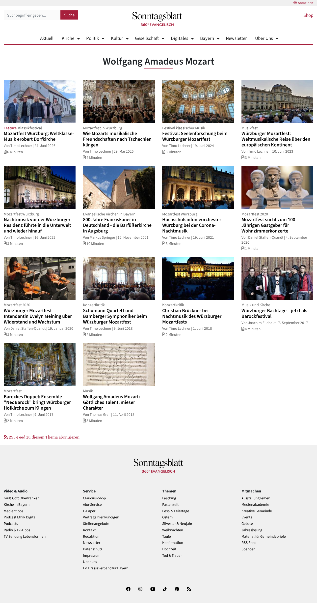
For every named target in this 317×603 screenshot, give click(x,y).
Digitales (179, 38)
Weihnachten (172, 530)
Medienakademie (255, 504)
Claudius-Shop (94, 498)
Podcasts (11, 523)
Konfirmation (172, 542)
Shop (308, 15)
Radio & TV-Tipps (17, 530)
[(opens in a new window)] (128, 590)
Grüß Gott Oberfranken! (22, 498)
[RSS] (189, 590)
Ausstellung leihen (255, 498)
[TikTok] (165, 590)
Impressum (92, 555)
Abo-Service (92, 504)
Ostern (167, 517)
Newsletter (236, 38)
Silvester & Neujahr (177, 523)
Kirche (68, 38)
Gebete (247, 523)
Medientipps (13, 511)
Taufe (166, 536)
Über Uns (264, 38)
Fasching (169, 498)
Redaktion (91, 536)
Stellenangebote (96, 523)
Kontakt (89, 530)
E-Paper (89, 511)
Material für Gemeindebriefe (263, 536)
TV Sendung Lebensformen (25, 536)
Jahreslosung (251, 530)
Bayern (207, 38)
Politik (92, 38)
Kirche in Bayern (16, 504)
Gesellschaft (147, 38)
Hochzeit (169, 549)
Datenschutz (93, 549)
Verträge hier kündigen (101, 517)
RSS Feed (248, 542)
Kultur (117, 38)
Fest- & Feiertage (175, 511)
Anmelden (305, 2)
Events (246, 517)
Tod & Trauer (172, 555)
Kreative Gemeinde (256, 511)
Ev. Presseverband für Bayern (105, 568)
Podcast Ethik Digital (20, 517)
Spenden (248, 549)
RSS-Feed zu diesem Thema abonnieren (43, 437)
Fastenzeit (170, 504)
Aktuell (46, 38)
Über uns (90, 561)
